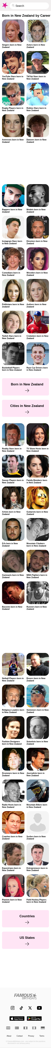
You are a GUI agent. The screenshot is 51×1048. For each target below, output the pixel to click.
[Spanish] (8, 1028)
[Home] (25, 996)
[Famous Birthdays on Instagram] (11, 1008)
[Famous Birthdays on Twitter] (29, 1008)
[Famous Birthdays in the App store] (17, 1018)
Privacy (31, 1036)
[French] (25, 1028)
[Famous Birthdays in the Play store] (34, 1018)
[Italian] (34, 1028)
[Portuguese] (17, 1028)
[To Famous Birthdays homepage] (4, 5)
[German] (43, 1028)
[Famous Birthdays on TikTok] (20, 1008)
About (9, 1036)
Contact (20, 1036)
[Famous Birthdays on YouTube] (38, 1008)
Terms (41, 1036)
